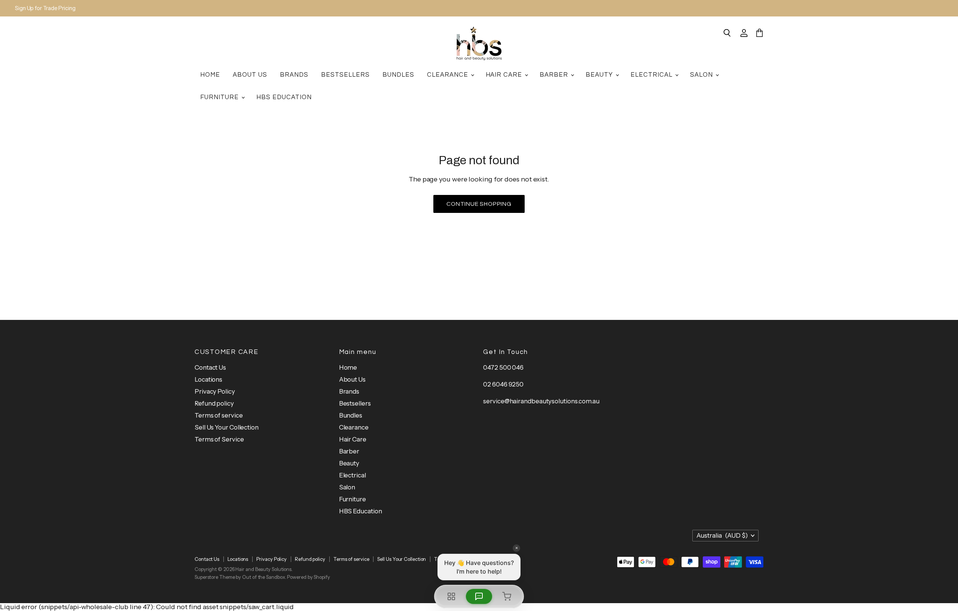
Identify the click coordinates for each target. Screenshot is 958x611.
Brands (294, 74)
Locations (208, 379)
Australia (722, 535)
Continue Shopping (478, 204)
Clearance (448, 74)
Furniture (220, 97)
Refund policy (214, 403)
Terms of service (219, 415)
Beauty (600, 74)
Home (210, 74)
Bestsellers (345, 74)
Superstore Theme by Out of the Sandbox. (240, 577)
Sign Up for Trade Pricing (45, 8)
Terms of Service (219, 439)
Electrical (652, 74)
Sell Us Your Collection (227, 427)
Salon (702, 74)
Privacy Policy (215, 391)
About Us (250, 74)
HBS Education (284, 97)
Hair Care (505, 74)
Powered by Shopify (308, 577)
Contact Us (210, 367)
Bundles (398, 74)
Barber (555, 74)
